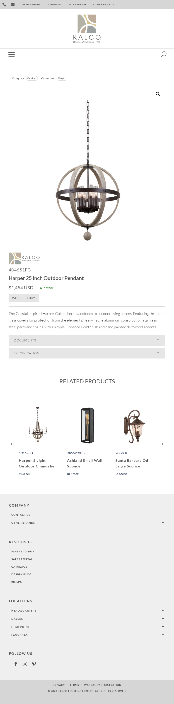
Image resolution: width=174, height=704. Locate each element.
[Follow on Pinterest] (34, 663)
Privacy (59, 684)
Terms (74, 684)
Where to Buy (23, 298)
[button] (158, 94)
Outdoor (31, 78)
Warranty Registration (102, 684)
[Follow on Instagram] (24, 663)
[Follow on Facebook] (15, 663)
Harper (62, 78)
